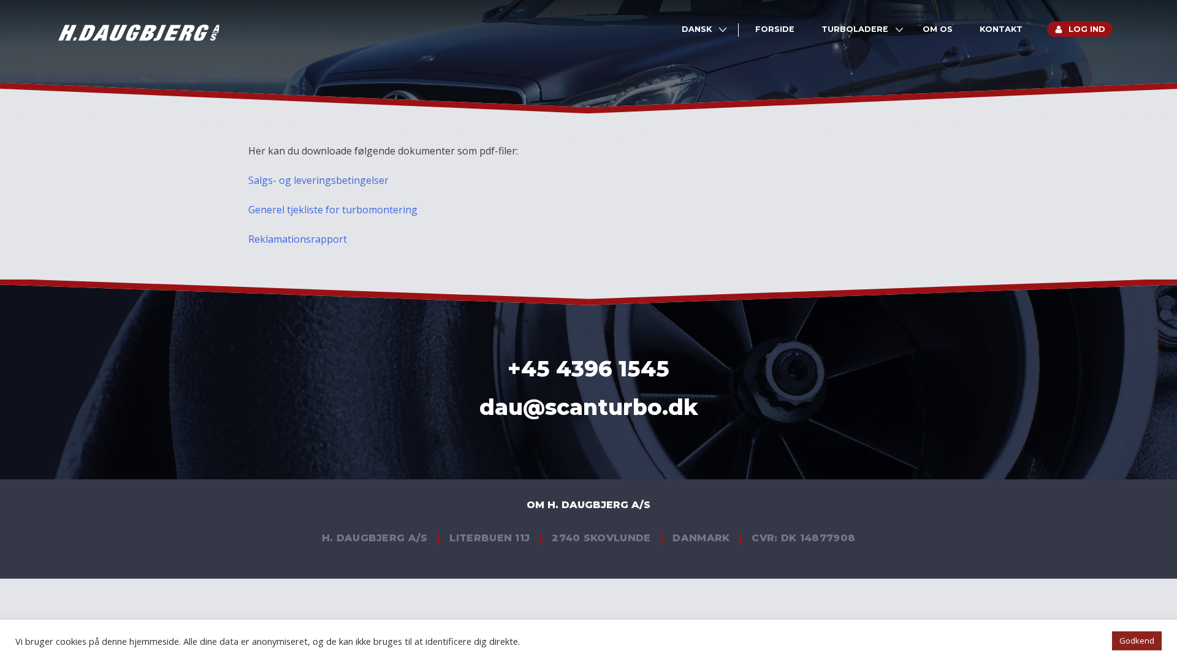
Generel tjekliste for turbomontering (332, 209)
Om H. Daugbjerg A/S (588, 505)
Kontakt (1001, 29)
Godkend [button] (1136, 640)
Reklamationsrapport (297, 239)
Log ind (1086, 29)
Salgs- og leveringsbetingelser (318, 180)
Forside (774, 29)
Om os (938, 29)
